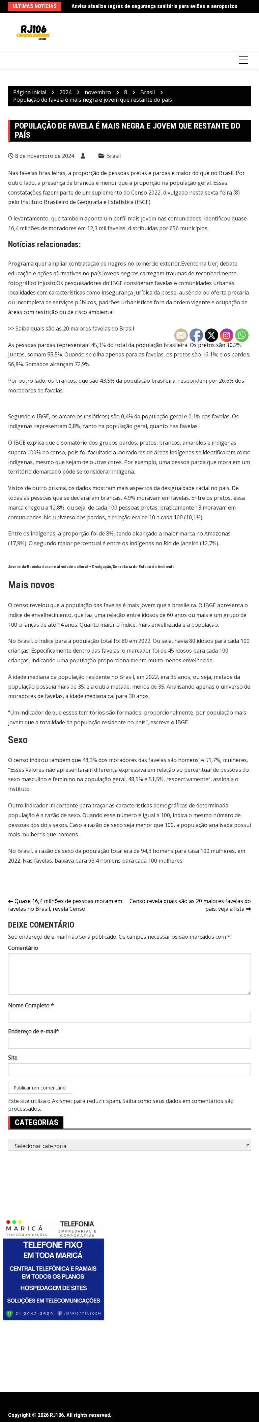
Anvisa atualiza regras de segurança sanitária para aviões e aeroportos (154, 6)
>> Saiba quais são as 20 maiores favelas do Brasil (71, 328)
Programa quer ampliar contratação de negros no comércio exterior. (94, 263)
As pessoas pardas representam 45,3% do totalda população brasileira (98, 345)
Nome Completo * (31, 1005)
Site (13, 1057)
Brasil (113, 156)
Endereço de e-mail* (33, 1031)
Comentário (23, 947)
